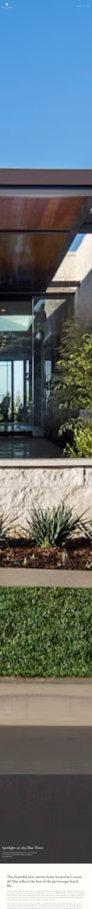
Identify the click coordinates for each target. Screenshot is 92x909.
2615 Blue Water (61, 891)
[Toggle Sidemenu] (88, 6)
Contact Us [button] (80, 6)
